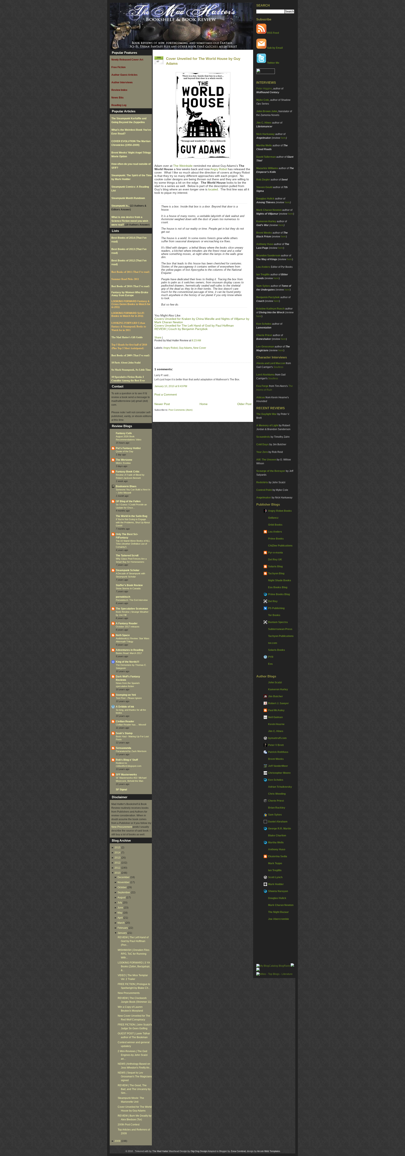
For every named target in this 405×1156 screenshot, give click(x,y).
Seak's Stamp (124, 733)
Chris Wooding (277, 793)
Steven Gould (264, 187)
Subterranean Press (280, 629)
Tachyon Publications (281, 636)
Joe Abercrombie (278, 919)
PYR (270, 656)
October (122, 887)
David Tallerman (266, 156)
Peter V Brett (276, 745)
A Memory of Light (267, 425)
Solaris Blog (275, 566)
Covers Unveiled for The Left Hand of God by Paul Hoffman (194, 325)
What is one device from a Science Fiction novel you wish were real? (129, 221)
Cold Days (262, 444)
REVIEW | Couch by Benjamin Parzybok (181, 329)
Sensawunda (123, 748)
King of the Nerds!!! (127, 661)
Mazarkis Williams (267, 168)
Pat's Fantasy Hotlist (128, 448)
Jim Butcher (275, 696)
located (213, 189)
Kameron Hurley (266, 221)
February (122, 927)
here (283, 137)
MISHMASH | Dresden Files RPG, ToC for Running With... (133, 954)
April (120, 917)
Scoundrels (263, 436)
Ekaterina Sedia (277, 856)
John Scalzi (275, 682)
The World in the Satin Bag (131, 516)
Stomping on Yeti (126, 694)
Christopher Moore (279, 772)
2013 (117, 857)
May (119, 912)
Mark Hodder (276, 884)
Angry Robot (218, 169)
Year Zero (262, 452)
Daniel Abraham (278, 821)
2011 (117, 867)
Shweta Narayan (278, 891)
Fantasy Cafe (124, 433)
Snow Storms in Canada (128, 588)
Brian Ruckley (276, 807)
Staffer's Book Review (129, 585)
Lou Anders (263, 266)
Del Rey (273, 601)
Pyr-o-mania (275, 552)
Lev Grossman (265, 346)
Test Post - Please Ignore (129, 698)
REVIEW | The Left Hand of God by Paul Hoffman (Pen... (133, 941)
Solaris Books (276, 650)
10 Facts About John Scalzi (125, 362)
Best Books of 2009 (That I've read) (130, 355)
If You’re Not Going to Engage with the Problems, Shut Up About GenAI (133, 522)
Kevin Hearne (276, 724)
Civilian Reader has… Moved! (131, 724)
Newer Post (162, 404)
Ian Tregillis (263, 274)
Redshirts (262, 482)
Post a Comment (165, 394)
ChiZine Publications (280, 545)
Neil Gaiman (275, 717)
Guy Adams (185, 347)
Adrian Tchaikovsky (280, 786)
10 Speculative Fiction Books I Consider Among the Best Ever (128, 378)
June (120, 907)
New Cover (199, 347)
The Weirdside (183, 165)
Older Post (244, 404)
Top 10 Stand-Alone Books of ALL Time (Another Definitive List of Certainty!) (133, 544)
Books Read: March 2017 (129, 653)
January (122, 932)
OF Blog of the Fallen (128, 501)
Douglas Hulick (265, 198)
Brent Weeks (264, 232)
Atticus (260, 397)
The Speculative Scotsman (132, 608)
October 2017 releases (127, 626)
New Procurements (129, 993)
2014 (117, 852)
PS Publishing (276, 608)
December (123, 877)
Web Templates (272, 1151)
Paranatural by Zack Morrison (131, 751)
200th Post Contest (128, 1124)
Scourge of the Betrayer (270, 471)
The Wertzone (124, 459)
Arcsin (260, 1151)
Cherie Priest (264, 335)
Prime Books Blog (279, 594)
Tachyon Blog (276, 573)
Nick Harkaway (265, 134)
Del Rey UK (275, 559)
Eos (270, 663)
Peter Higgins (264, 88)
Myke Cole (262, 99)
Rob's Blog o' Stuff (127, 759)
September (123, 892)
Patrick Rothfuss (278, 752)
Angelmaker (263, 497)
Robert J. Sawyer (278, 703)
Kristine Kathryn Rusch (270, 308)
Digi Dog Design (199, 1151)
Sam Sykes (263, 285)
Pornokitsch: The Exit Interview (132, 600)
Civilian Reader (125, 721)
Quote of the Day (124, 451)
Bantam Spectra (278, 622)
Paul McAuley (276, 710)
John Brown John (266, 111)
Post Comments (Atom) (181, 410)
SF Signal (121, 789)
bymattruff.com (277, 738)
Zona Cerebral (238, 1151)
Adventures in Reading (129, 650)
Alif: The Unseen (266, 459)
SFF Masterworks (126, 774)
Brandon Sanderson (268, 255)
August (121, 897)
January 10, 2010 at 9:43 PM (170, 386)
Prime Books (276, 538)
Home (204, 404)
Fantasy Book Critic (128, 471)
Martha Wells (264, 145)
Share (157, 337)
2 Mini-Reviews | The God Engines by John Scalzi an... (133, 1055)
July (119, 902)
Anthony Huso (264, 244)
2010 (117, 872)
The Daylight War (266, 414)
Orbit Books (275, 524)
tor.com (272, 643)
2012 (117, 862)
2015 (117, 847)
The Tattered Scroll (127, 555)
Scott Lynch (275, 877)
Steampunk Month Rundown (128, 198)
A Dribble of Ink (125, 706)
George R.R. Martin (279, 828)
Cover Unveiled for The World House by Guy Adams (203, 61)
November (123, 882)
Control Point (264, 490)
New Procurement (121, 826)
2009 (117, 1141)
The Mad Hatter (160, 1151)
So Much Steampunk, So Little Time (131, 369)
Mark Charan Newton (269, 210)
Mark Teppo (275, 863)
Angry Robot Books (280, 510)
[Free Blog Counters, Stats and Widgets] (258, 970)
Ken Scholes (263, 323)
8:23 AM (196, 340)
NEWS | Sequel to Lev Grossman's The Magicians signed (135, 1076)
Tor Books (274, 615)
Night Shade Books (279, 580)
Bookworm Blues (126, 486)
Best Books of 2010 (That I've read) (130, 286)
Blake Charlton (277, 835)
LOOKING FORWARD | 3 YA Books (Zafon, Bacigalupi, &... (134, 966)
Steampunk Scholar (127, 570)
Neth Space (123, 635)
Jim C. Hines (263, 122)
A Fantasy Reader (127, 623)
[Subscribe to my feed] (261, 32)
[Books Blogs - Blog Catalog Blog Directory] (273, 965)
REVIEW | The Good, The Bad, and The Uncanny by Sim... (134, 1089)
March (121, 922)
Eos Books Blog (277, 587)
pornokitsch (123, 596)
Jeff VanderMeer (278, 765)
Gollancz (273, 517)
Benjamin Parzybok (268, 297)
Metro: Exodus (123, 463)
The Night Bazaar (278, 912)
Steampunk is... (120, 205)
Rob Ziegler (263, 179)
